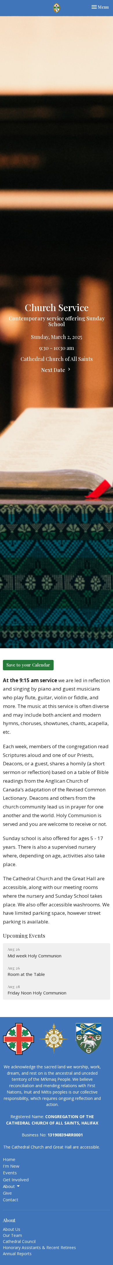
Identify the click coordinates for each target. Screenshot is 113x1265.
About (9, 1186)
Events (10, 1172)
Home (9, 1159)
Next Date (53, 369)
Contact (10, 1199)
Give (7, 1193)
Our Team (12, 1235)
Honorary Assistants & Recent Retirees (39, 1247)
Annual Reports (17, 1253)
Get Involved (16, 1179)
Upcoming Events (24, 935)
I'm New (11, 1166)
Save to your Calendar (28, 665)
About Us (11, 1229)
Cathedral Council (19, 1241)
